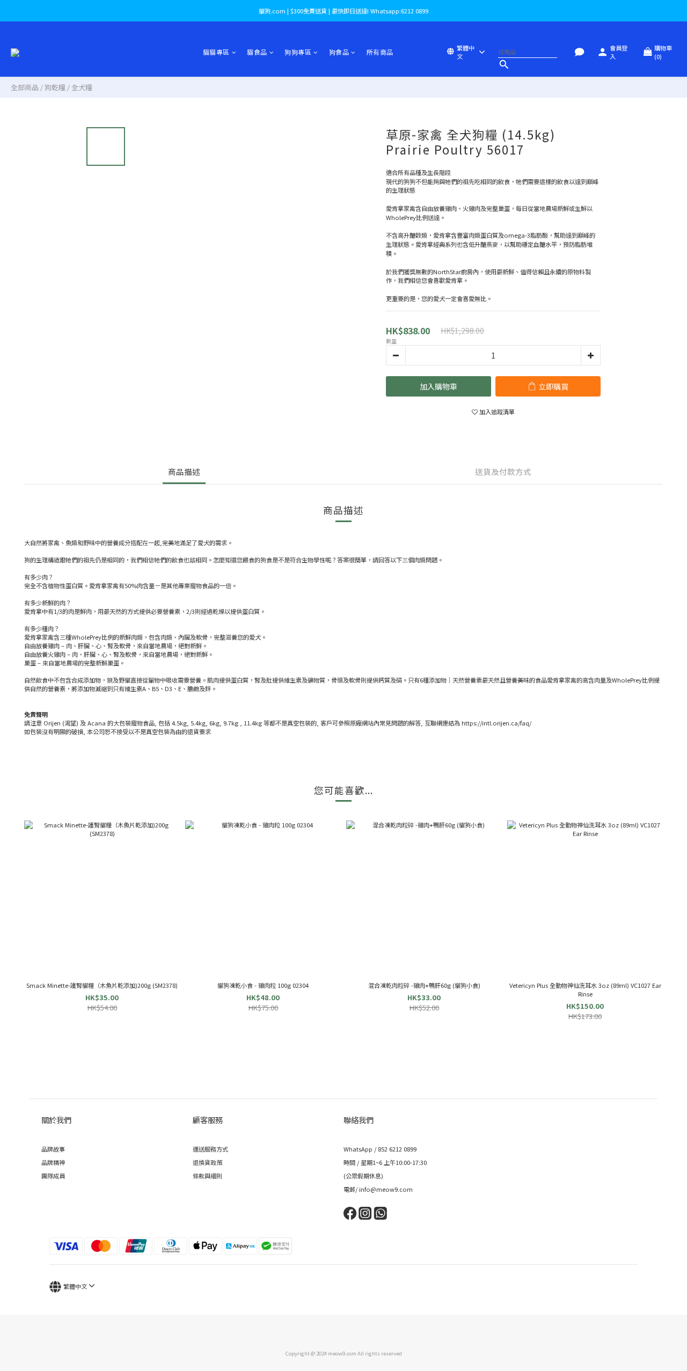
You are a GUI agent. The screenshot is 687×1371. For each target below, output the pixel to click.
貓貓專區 (216, 51)
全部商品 (25, 87)
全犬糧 (81, 87)
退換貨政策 (207, 1162)
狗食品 (339, 51)
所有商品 (380, 51)
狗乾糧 (55, 87)
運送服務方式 (210, 1149)
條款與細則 (207, 1175)
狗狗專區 (297, 51)
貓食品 (257, 51)
